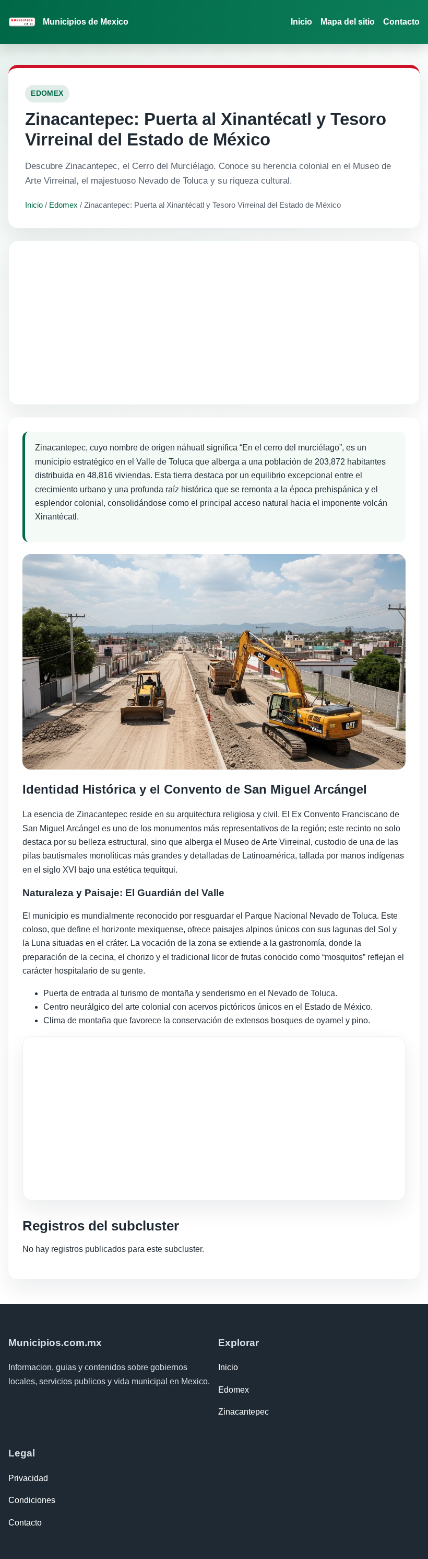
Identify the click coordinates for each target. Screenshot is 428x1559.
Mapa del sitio (347, 21)
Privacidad (28, 1478)
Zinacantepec (243, 1411)
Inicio (301, 21)
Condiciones (31, 1500)
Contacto (401, 21)
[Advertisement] (214, 323)
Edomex (63, 204)
